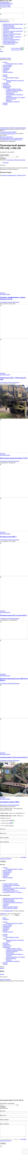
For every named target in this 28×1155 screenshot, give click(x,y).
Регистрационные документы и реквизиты (14, 888)
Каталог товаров (9, 127)
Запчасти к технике (8, 32)
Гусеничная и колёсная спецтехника (12, 28)
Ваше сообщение (4, 842)
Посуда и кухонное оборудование (12, 34)
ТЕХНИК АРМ (8, 910)
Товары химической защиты (10, 42)
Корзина (5, 876)
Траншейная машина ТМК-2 (7, 133)
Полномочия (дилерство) (13, 101)
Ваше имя (2, 829)
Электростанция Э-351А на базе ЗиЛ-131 (11, 139)
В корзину (3, 158)
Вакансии (8, 100)
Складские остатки (8, 38)
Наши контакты (7, 872)
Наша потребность (11, 98)
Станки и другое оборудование (11, 39)
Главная (2, 127)
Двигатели (6, 29)
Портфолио (6, 874)
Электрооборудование (9, 43)
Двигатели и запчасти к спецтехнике (13, 31)
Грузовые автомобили (9, 27)
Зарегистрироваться (5, 979)
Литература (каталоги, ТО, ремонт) (15, 97)
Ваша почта (3, 833)
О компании (6, 873)
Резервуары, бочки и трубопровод (12, 36)
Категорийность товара (12, 77)
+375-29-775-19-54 (16, 49)
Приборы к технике (8, 35)
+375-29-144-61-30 (16, 48)
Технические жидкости (9, 41)
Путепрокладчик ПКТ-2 (8, 536)
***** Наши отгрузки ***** (10, 890)
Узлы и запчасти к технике (10, 908)
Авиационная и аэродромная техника (13, 24)
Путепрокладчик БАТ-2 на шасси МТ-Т (13, 615)
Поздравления (10, 93)
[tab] (15, 162)
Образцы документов (12, 91)
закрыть (2, 968)
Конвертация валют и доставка (14, 63)
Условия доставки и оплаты (13, 89)
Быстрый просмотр (5, 294)
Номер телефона (4, 837)
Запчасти (5, 905)
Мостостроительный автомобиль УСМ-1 (14, 458)
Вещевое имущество (8, 25)
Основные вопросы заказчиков (14, 90)
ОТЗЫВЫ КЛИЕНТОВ (6, 3)
